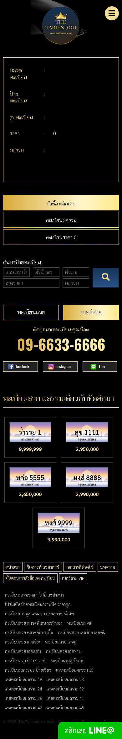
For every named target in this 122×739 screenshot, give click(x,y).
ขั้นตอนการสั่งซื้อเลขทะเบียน (30, 578)
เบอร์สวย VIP (73, 578)
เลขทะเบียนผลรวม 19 (23, 679)
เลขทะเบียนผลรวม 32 (65, 688)
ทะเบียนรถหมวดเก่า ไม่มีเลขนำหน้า (34, 594)
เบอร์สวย (91, 312)
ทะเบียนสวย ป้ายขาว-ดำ (26, 660)
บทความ (107, 567)
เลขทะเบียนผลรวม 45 (65, 707)
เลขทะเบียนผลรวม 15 (74, 670)
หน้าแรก (13, 567)
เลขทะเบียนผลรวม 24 (23, 688)
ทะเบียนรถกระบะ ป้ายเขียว (28, 670)
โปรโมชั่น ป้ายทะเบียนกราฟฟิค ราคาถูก (38, 604)
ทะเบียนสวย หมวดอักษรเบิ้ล (29, 632)
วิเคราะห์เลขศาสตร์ (43, 567)
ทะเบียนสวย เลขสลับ (23, 651)
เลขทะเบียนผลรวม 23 (65, 679)
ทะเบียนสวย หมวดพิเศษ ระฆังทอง (34, 623)
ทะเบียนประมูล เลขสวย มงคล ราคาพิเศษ (39, 613)
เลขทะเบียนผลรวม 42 (23, 707)
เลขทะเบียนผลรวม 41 (65, 698)
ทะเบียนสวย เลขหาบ (63, 651)
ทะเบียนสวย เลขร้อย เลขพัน (81, 632)
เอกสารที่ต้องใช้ (79, 567)
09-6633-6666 (61, 344)
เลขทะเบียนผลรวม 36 (23, 698)
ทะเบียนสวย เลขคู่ (60, 641)
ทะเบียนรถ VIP (80, 623)
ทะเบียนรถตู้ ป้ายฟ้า (68, 660)
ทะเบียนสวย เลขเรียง (23, 641)
